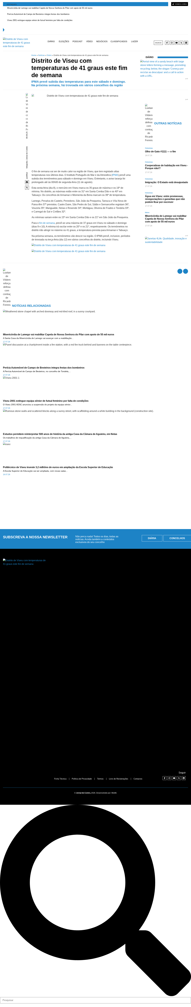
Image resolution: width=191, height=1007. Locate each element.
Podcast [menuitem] (78, 41)
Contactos (138, 779)
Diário (49, 55)
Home (33, 55)
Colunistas (149, 148)
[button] (27, 182)
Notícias (41, 55)
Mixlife (114, 793)
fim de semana (47, 223)
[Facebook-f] (167, 43)
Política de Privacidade (82, 779)
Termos (100, 779)
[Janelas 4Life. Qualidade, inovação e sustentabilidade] (166, 242)
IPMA (115, 175)
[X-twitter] (181, 43)
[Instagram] (172, 43)
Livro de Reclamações (118, 779)
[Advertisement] (95, 504)
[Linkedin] (186, 43)
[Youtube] (176, 43)
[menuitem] (52, 42)
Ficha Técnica (60, 779)
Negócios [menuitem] (101, 41)
